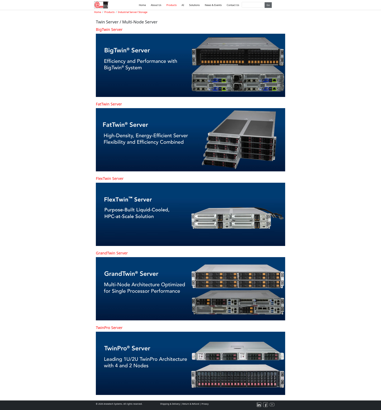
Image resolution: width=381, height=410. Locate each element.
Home (142, 5)
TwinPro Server (109, 327)
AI (183, 5)
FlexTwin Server (110, 178)
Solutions (194, 5)
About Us (156, 5)
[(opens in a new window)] (260, 404)
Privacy (205, 403)
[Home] (102, 5)
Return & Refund (191, 403)
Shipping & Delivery (170, 403)
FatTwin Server (109, 104)
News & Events (213, 5)
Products (171, 5)
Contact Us (233, 5)
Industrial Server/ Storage (132, 12)
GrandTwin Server (112, 253)
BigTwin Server (109, 29)
